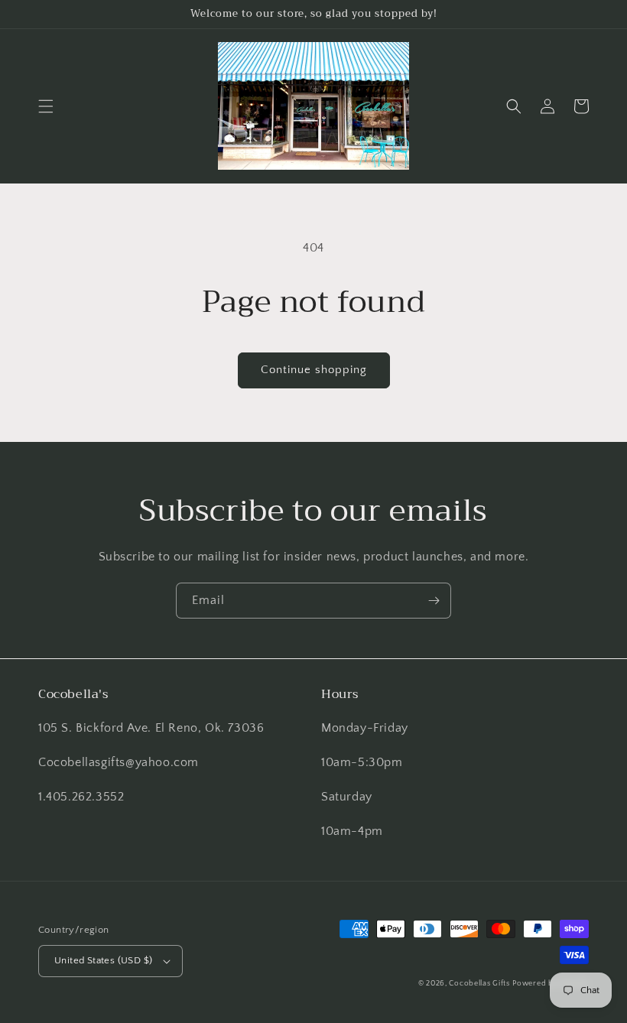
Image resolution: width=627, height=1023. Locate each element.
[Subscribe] (433, 601)
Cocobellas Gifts (479, 983)
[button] (46, 106)
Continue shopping (314, 369)
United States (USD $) (103, 960)
